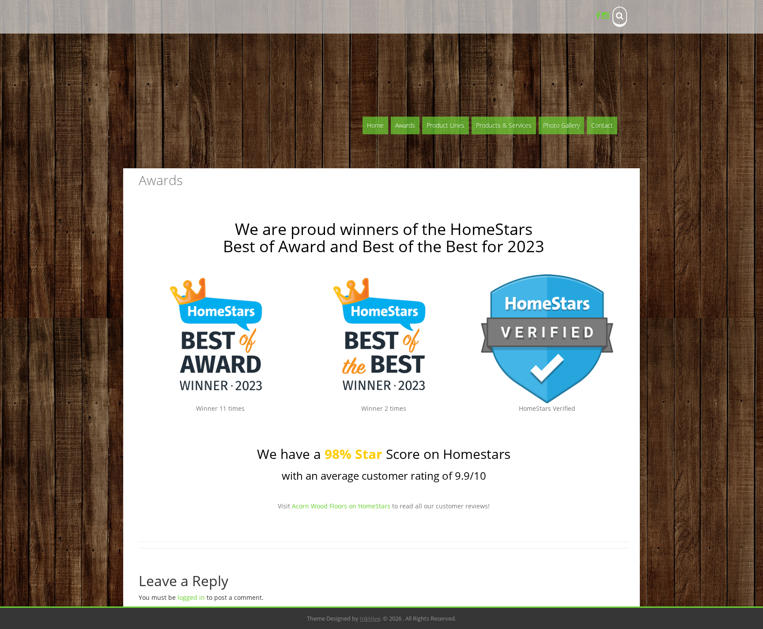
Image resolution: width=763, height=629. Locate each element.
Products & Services (504, 125)
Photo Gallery (561, 125)
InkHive (370, 618)
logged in (191, 597)
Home (375, 125)
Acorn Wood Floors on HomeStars (341, 506)
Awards (405, 125)
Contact (602, 125)
